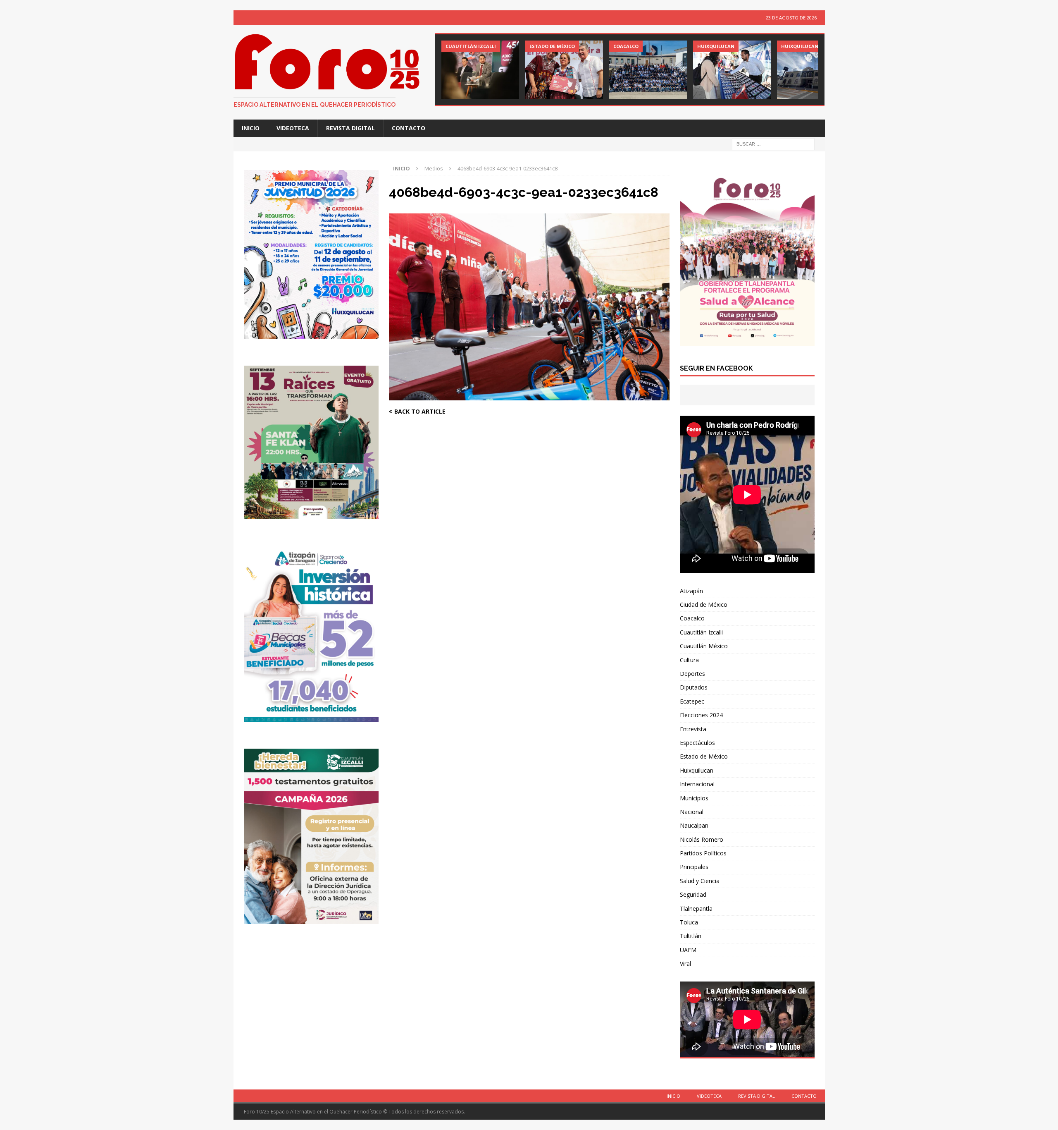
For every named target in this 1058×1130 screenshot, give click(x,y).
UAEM (688, 950)
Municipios (694, 798)
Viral (685, 963)
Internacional (697, 784)
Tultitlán (690, 936)
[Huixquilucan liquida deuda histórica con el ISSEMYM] (816, 70)
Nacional (691, 812)
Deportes (692, 674)
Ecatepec (692, 701)
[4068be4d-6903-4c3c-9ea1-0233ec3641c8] (529, 395)
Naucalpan (694, 825)
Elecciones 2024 (701, 715)
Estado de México (704, 756)
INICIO (251, 128)
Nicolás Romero (701, 839)
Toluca (689, 922)
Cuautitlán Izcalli (701, 632)
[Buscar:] (773, 144)
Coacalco (692, 618)
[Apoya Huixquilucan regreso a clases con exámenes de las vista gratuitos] (732, 70)
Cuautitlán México (704, 646)
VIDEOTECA (292, 128)
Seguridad (693, 894)
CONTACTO (408, 128)
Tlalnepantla (696, 908)
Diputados (694, 687)
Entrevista (693, 729)
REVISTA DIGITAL (350, 128)
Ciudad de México (703, 604)
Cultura (689, 660)
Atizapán (691, 591)
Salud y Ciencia (700, 881)
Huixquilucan (696, 770)
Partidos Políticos (703, 853)
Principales (694, 867)
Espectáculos (697, 743)
